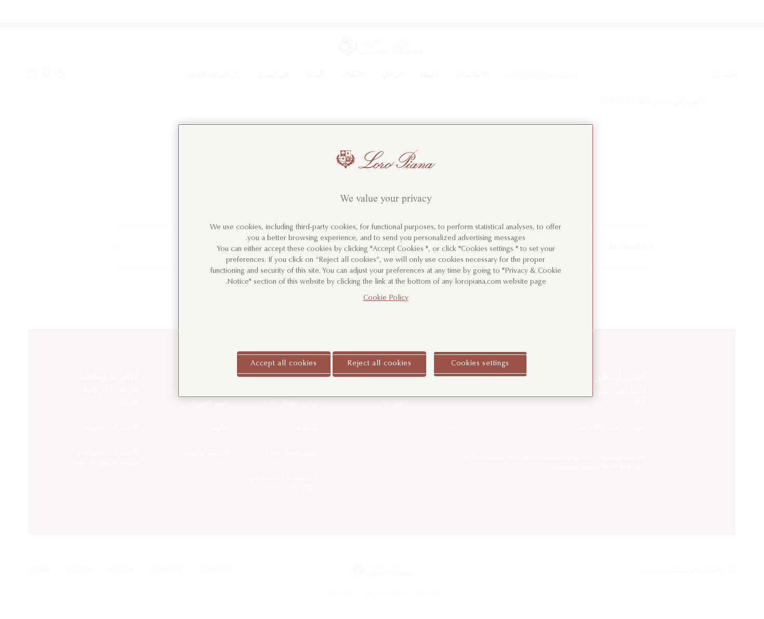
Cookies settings (480, 363)
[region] (386, 261)
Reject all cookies (379, 363)
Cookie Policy (386, 298)
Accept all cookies (284, 363)
